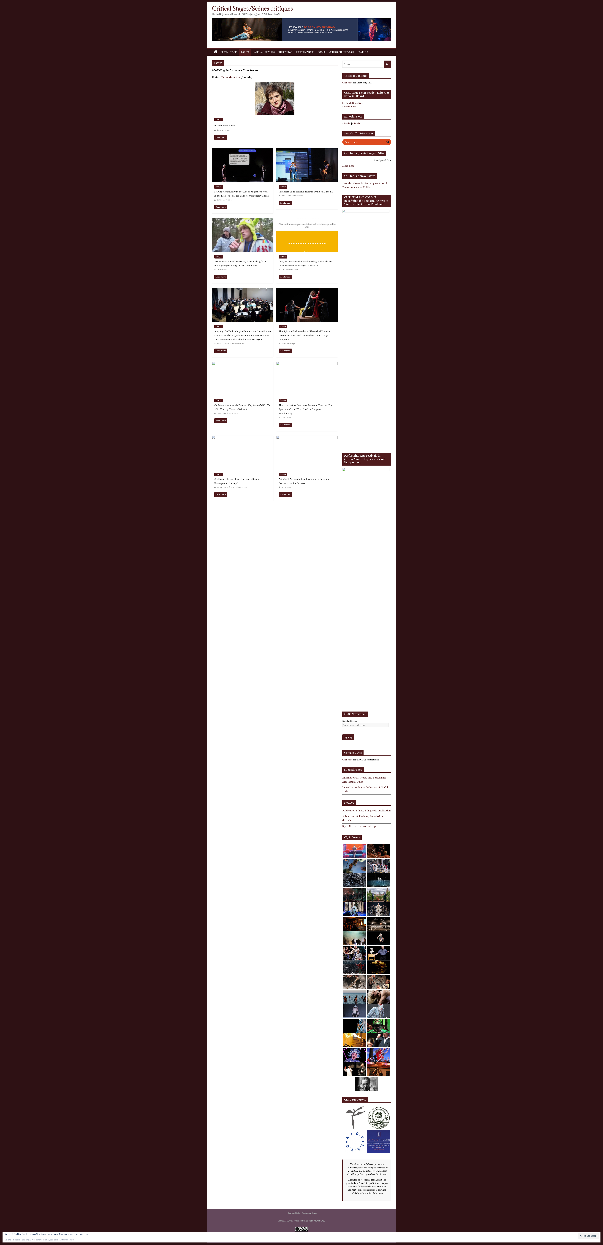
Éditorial (356, 123)
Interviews (285, 52)
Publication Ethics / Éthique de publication (366, 810)
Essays (245, 52)
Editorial (346, 123)
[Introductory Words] (274, 83)
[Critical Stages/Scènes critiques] (215, 52)
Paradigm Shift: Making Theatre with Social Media (306, 191)
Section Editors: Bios (352, 103)
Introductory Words (224, 125)
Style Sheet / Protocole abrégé (359, 826)
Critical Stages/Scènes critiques (252, 8)
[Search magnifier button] (388, 142)
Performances (305, 52)
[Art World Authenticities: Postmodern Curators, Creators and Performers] (307, 437)
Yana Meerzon (230, 77)
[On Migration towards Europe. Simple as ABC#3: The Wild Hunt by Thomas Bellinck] (242, 363)
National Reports (264, 52)
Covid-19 (363, 52)
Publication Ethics (309, 1213)
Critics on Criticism (341, 52)
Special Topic (229, 52)
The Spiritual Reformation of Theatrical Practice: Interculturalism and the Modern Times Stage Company (305, 335)
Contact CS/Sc (294, 1213)
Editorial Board (349, 106)
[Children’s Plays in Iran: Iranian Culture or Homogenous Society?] (242, 437)
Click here (347, 82)
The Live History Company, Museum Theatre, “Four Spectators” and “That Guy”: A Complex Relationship (306, 409)
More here (348, 165)
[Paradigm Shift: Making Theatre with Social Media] (307, 150)
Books (322, 52)
